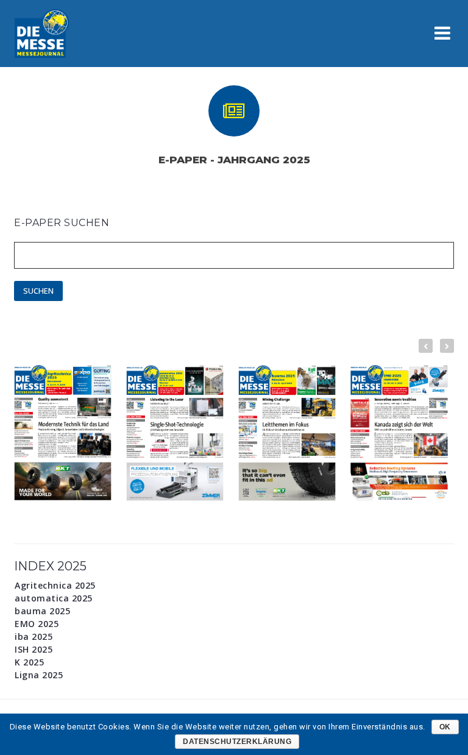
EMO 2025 (36, 624)
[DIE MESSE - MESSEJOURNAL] (42, 32)
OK (445, 727)
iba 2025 (33, 637)
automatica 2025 (54, 598)
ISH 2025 (33, 649)
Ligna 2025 (39, 675)
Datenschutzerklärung (237, 741)
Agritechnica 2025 (55, 585)
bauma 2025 (42, 611)
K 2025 (29, 662)
